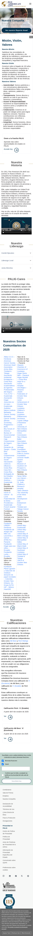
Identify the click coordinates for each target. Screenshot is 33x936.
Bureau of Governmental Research (9, 435)
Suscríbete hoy (16, 781)
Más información (26, 933)
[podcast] (28, 876)
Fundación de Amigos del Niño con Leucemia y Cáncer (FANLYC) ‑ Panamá (9, 536)
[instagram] (4, 876)
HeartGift (7, 589)
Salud (7, 764)
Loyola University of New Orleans (22, 427)
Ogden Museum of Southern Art (22, 464)
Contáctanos (7, 790)
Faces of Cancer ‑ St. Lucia (8, 495)
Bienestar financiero (11, 760)
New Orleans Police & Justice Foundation (23, 453)
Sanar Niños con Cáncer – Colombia (22, 478)
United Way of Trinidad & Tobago (22, 556)
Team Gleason (22, 490)
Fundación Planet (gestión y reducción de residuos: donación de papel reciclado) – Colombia (10, 573)
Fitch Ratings (23, 641)
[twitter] (22, 876)
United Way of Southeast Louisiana (22, 550)
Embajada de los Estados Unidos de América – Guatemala (9, 478)
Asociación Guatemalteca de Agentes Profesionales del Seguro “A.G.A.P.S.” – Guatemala (9, 390)
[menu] (30, 3)
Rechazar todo (16, 933)
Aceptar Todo (6, 933)
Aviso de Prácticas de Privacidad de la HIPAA (9, 844)
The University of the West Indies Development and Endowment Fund (22, 499)
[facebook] (16, 876)
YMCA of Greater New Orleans (22, 562)
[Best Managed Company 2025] (16, 887)
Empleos (6, 796)
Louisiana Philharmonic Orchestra (22, 416)
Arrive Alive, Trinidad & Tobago (8, 371)
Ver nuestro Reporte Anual (16, 30)
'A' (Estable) (16, 686)
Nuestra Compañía (9, 799)
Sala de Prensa (8, 793)
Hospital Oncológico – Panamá (22, 388)
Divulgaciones (7, 821)
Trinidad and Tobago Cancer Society (23, 509)
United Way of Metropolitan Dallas (22, 540)
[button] (16, 253)
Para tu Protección (9, 818)
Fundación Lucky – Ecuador (8, 554)
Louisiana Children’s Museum (21, 410)
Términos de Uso (8, 809)
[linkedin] (10, 876)
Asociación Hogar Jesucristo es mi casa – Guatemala (9, 402)
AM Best (13, 641)
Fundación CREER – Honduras (8, 525)
